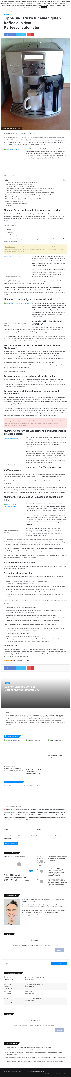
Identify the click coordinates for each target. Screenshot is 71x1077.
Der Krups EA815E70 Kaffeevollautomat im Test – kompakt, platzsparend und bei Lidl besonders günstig (34, 1061)
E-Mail (6, 829)
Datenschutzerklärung (57, 1074)
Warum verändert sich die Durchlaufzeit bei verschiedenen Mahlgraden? (32, 188)
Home (6, 11)
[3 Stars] (7, 660)
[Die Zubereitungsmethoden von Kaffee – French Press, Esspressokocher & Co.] (35, 753)
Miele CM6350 (29, 991)
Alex (7, 713)
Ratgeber (11, 11)
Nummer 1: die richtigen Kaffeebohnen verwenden (21, 182)
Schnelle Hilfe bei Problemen (15, 201)
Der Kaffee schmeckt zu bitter (18, 203)
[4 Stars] (9, 660)
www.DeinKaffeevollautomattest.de (34, 1071)
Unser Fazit (9, 205)
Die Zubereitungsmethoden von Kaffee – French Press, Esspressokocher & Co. (35, 771)
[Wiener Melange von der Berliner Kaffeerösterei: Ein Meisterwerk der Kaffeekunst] (41, 861)
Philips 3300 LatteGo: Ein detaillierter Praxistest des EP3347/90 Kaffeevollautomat (16, 877)
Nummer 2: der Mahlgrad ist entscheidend (19, 184)
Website (39, 829)
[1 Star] (4, 660)
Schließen (44, 7)
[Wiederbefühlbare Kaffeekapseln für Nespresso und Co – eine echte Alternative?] (13, 752)
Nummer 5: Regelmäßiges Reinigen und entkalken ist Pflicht (24, 199)
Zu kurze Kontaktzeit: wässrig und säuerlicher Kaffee (26, 190)
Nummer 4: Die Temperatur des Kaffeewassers (20, 197)
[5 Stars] (10, 660)
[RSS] (34, 1074)
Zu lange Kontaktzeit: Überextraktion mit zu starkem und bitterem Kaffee (32, 193)
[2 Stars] (6, 660)
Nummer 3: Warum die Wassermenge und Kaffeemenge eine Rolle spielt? (28, 195)
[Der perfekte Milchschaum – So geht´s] (57, 746)
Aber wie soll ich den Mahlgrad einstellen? (22, 186)
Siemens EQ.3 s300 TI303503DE (33, 999)
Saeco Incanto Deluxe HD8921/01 (34, 984)
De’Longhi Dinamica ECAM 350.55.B (34, 977)
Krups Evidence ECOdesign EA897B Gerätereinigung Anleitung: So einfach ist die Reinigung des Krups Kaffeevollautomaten (56, 872)
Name (5, 823)
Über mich (44, 916)
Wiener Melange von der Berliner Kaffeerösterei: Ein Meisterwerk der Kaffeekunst (23, 689)
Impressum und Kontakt (43, 1074)
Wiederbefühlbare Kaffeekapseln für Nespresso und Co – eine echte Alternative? (13, 768)
